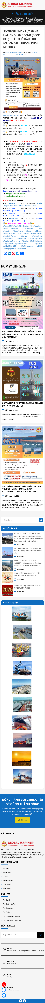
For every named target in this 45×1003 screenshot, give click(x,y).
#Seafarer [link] (29, 231)
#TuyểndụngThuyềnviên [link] (11, 241)
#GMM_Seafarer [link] (9, 234)
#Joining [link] (24, 236)
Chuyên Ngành (8, 880)
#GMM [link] (39, 229)
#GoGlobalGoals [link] (36, 241)
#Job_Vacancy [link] (27, 229)
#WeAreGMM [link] (8, 226)
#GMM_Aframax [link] (27, 246)
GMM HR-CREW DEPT (13, 52)
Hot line (6, 201)
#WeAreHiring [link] (37, 236)
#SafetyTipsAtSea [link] (9, 249)
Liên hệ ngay (22, 820)
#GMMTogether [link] (35, 226)
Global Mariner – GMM (11, 116)
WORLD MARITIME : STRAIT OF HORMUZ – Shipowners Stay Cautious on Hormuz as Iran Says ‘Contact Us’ (28, 563)
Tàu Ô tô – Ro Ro (9, 904)
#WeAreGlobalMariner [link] (21, 226)
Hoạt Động (7, 888)
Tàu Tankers (7, 912)
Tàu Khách (6, 900)
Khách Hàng (7, 872)
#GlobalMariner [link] (18, 231)
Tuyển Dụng (7, 884)
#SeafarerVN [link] (21, 249)
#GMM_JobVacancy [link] (10, 229)
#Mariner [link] (38, 231)
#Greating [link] (6, 231)
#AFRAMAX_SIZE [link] (9, 246)
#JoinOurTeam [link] (21, 239)
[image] (22, 300)
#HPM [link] (39, 246)
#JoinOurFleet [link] (8, 239)
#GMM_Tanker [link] (36, 234)
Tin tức (5, 876)
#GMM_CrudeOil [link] (23, 234)
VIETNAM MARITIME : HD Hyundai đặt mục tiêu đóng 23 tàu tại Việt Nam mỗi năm (28, 550)
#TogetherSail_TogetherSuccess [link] (15, 244)
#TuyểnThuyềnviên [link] (35, 239)
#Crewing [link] (25, 241)
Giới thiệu (6, 868)
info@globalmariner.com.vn (16, 977)
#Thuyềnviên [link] (37, 244)
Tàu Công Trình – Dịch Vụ (12, 916)
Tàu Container (8, 908)
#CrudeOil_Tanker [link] (9, 236)
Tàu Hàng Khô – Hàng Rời (12, 920)
